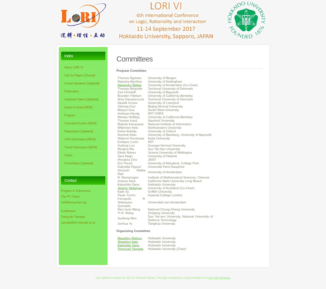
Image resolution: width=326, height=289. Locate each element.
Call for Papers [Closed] (79, 75)
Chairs (68, 155)
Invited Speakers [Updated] (81, 83)
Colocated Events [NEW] (80, 123)
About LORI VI (73, 67)
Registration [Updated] (78, 131)
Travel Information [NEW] (80, 147)
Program (69, 115)
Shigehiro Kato (128, 241)
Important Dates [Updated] (81, 99)
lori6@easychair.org (73, 202)
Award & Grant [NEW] (78, 107)
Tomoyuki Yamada (130, 249)
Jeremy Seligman (130, 188)
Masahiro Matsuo (130, 238)
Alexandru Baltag (129, 85)
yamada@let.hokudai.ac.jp (78, 222)
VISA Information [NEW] (80, 139)
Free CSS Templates (219, 277)
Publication (71, 91)
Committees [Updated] (78, 163)
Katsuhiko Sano (128, 245)
